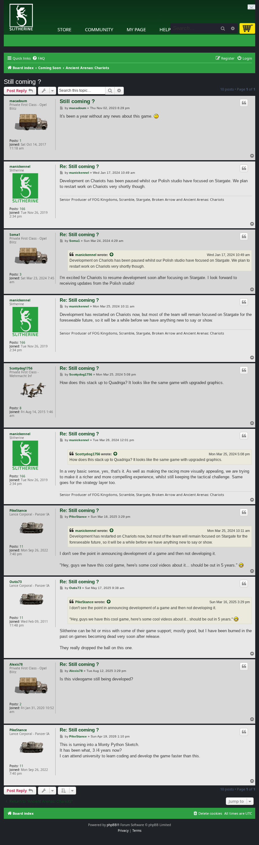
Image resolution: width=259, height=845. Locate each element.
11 (21, 546)
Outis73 (15, 582)
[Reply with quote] (244, 103)
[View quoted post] (112, 255)
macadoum (18, 101)
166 (22, 209)
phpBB (112, 825)
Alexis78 (16, 664)
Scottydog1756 (21, 368)
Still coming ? (22, 81)
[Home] (5, 1)
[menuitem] (38, 58)
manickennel (19, 166)
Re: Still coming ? (79, 166)
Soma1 (14, 234)
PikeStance (18, 510)
